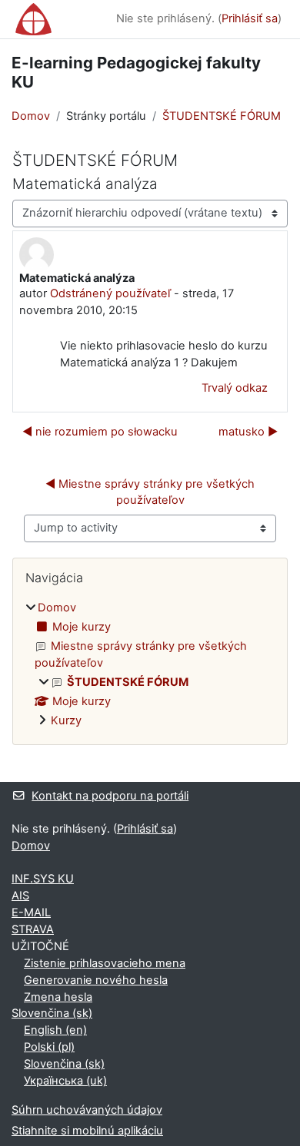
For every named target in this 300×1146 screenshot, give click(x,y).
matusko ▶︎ (248, 432)
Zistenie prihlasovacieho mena (104, 963)
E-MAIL (31, 912)
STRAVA (33, 929)
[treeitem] (150, 665)
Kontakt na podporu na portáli (110, 796)
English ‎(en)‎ (55, 1030)
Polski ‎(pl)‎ (49, 1047)
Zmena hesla (58, 997)
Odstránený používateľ (110, 293)
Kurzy (66, 720)
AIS (20, 896)
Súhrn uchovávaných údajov (87, 1110)
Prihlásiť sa (250, 18)
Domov (31, 116)
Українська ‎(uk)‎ (65, 1081)
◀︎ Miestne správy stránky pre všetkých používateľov (151, 492)
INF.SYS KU (43, 879)
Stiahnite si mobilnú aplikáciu (87, 1131)
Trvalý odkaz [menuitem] (235, 388)
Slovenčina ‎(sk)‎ (52, 1013)
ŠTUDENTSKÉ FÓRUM (221, 116)
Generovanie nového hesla (96, 980)
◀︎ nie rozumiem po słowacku (100, 432)
